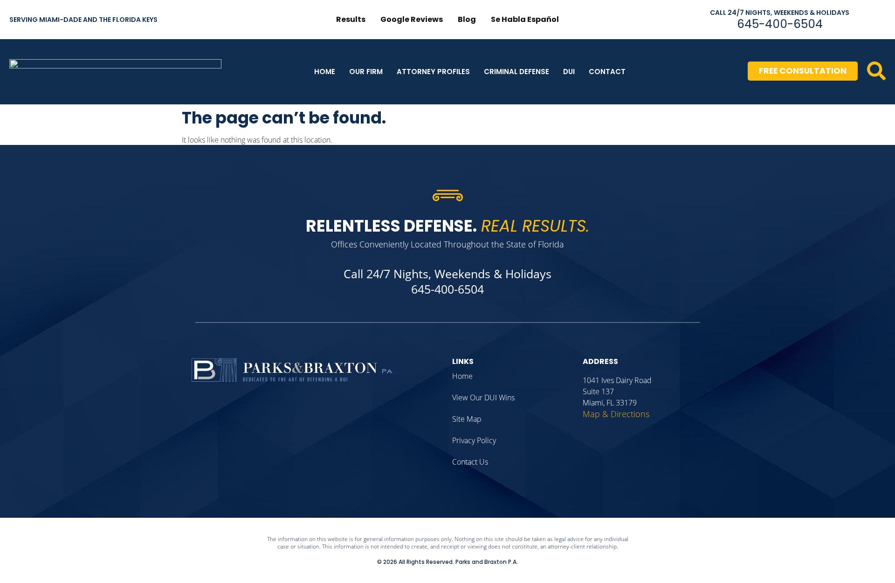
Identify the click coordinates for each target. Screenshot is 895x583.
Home (324, 71)
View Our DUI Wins (483, 397)
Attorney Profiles (433, 71)
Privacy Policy (474, 440)
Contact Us (470, 462)
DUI (569, 71)
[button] (876, 71)
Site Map (467, 419)
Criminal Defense (516, 71)
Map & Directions (616, 413)
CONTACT (607, 71)
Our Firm (366, 71)
